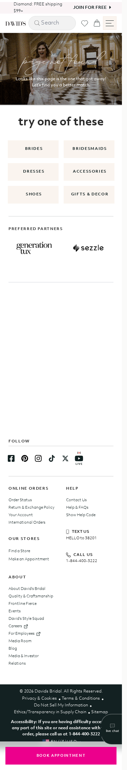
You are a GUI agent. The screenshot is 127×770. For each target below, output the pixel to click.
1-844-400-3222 (81, 561)
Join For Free (85, 7)
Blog (12, 649)
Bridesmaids (89, 149)
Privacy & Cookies (39, 698)
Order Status (20, 500)
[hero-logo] (15, 22)
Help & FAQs (77, 508)
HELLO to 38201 (81, 538)
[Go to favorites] (85, 23)
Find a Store (19, 551)
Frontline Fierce (22, 604)
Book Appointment (61, 756)
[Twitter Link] (65, 458)
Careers (15, 626)
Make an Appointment (28, 559)
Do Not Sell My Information (61, 705)
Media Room (19, 641)
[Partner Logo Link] (34, 248)
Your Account (20, 515)
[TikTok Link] (51, 458)
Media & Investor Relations (23, 660)
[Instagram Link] (38, 458)
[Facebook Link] (11, 458)
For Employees (21, 634)
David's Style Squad (26, 619)
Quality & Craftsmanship (30, 596)
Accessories (90, 172)
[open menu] (110, 23)
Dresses (34, 172)
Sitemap (99, 712)
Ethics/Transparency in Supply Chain (50, 712)
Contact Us (76, 500)
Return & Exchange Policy (31, 508)
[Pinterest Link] (24, 458)
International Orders (26, 523)
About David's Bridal (26, 589)
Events (14, 611)
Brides (34, 149)
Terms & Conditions (81, 698)
